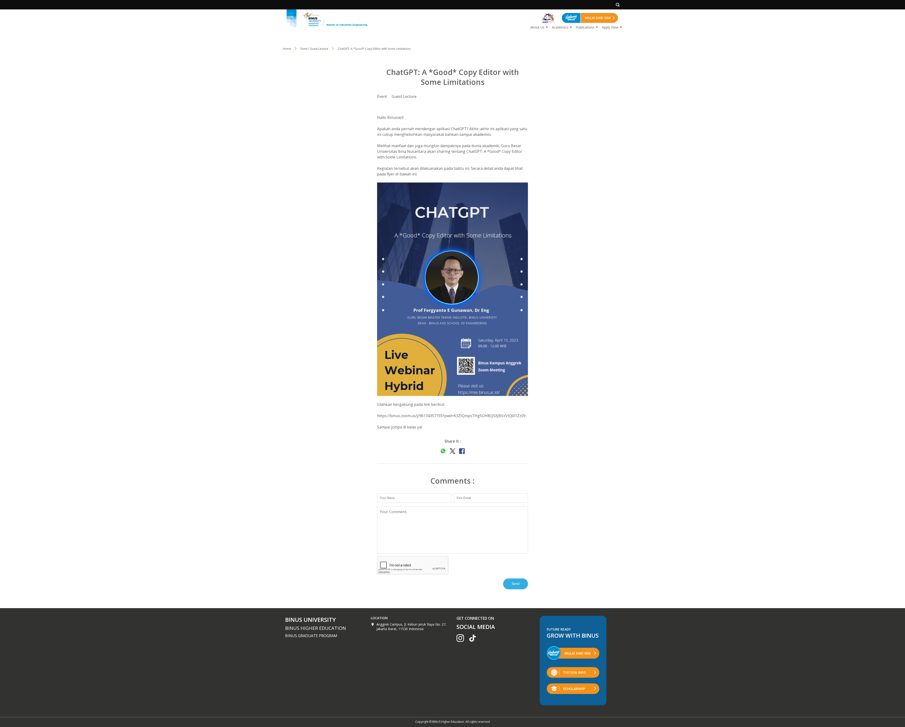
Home (287, 49)
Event (382, 96)
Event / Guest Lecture (314, 49)
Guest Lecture (404, 96)
